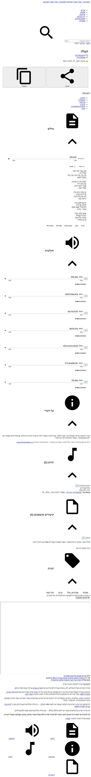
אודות (79, 680)
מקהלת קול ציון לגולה (70, 346)
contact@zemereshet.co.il (25, 442)
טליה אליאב (74, 328)
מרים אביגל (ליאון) (71, 294)
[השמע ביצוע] (9, 158)
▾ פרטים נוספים (80, 284)
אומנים (82, 12)
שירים (83, 10)
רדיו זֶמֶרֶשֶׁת (81, 17)
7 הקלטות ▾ (81, 158)
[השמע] (5, 279)
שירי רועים (50, 592)
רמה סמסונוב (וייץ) (71, 363)
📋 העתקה (72, 166)
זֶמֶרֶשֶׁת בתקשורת (57, 680)
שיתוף (67, 86)
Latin (76, 226)
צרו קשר (73, 680)
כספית (68, 719)
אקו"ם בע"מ (37, 688)
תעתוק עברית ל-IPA (60, 678)
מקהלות (85, 592)
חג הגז (60, 592)
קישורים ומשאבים (78, 106)
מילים (82, 98)
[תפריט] (88, 5)
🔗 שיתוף (82, 166)
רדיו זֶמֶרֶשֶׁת (83, 678)
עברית (83, 226)
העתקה (24, 86)
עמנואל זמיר (79, 55)
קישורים (52, 775)
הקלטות (81, 100)
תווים (82, 104)
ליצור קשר (29, 694)
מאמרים (82, 21)
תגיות (83, 109)
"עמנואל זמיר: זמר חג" (74, 492)
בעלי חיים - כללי (72, 592)
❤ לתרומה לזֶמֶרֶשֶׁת (82, 598)
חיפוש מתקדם (80, 19)
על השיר (82, 102)
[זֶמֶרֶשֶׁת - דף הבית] (86, 684)
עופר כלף (75, 380)
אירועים (82, 14)
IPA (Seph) (50, 226)
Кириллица (68, 226)
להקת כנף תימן (73, 311)
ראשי (88, 43)
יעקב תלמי (73, 157)
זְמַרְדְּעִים (49, 678)
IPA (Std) (59, 226)
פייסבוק (66, 680)
